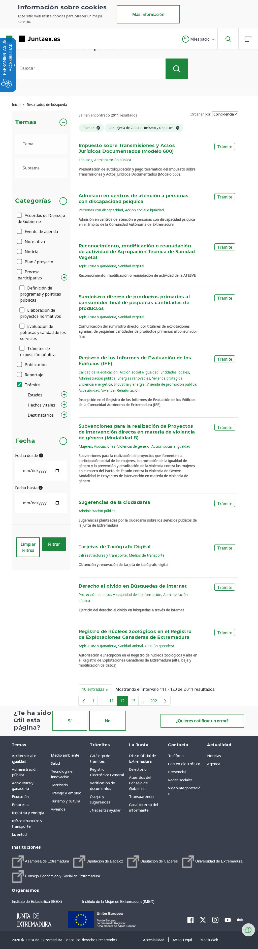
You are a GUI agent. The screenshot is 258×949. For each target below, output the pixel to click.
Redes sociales (180, 779)
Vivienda (108, 390)
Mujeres (85, 446)
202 (155, 702)
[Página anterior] (83, 701)
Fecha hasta (27, 488)
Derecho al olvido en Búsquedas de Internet (133, 586)
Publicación (35, 364)
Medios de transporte (147, 555)
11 (113, 702)
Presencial (177, 771)
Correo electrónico (184, 763)
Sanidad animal (130, 645)
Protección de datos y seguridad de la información (120, 594)
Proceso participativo (30, 275)
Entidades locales (174, 372)
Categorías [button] (33, 201)
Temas (26, 122)
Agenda (213, 763)
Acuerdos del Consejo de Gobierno (41, 218)
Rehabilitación (128, 390)
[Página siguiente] (165, 701)
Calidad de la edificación (98, 372)
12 (124, 702)
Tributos (85, 159)
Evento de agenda (41, 231)
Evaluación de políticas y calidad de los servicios (43, 332)
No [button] (107, 721)
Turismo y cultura (65, 800)
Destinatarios (41, 415)
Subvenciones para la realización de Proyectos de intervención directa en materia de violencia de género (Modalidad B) (137, 432)
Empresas (20, 804)
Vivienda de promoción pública (171, 384)
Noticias (214, 755)
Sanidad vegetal (131, 266)
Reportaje (33, 375)
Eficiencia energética (95, 384)
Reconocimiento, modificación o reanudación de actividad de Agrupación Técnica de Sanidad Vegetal (137, 252)
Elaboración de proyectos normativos (40, 313)
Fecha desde (27, 455)
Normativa (34, 241)
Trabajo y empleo (66, 792)
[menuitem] (69, 755)
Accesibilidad (89, 390)
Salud (55, 763)
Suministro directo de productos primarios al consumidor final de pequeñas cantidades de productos (134, 303)
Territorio (59, 784)
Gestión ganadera (159, 645)
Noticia (31, 251)
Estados (35, 395)
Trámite (32, 385)
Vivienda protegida (167, 378)
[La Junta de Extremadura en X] (203, 920)
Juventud (19, 834)
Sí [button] (70, 721)
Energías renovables (133, 378)
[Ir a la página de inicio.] (24, 38)
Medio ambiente (65, 755)
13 (135, 702)
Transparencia (141, 796)
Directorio (138, 769)
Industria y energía (129, 384)
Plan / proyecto (38, 262)
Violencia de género (133, 446)
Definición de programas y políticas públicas (40, 294)
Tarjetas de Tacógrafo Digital (115, 547)
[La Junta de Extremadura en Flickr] (240, 919)
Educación (20, 796)
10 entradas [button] (97, 690)
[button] (198, 39)
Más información (148, 14)
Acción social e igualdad (144, 210)
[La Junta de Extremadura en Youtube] (227, 919)
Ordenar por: (200, 114)
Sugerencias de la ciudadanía (114, 502)
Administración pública (112, 159)
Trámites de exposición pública (37, 351)
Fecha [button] (25, 441)
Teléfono (175, 755)
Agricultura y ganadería (97, 266)
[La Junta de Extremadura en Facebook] (190, 920)
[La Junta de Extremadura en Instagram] (215, 920)
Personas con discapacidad (101, 210)
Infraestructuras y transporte (103, 555)
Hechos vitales (41, 405)
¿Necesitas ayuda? (105, 810)
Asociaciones (104, 446)
